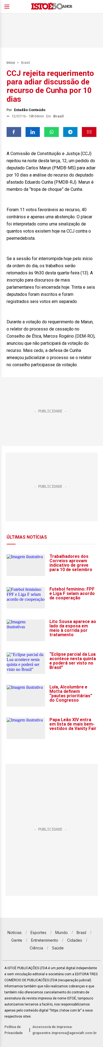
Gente (16, 940)
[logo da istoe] (52, 6)
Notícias (14, 932)
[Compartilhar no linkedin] (33, 132)
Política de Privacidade (13, 1030)
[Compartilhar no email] (89, 132)
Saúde (58, 948)
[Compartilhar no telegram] (70, 132)
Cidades (74, 940)
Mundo (61, 932)
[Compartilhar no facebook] (14, 132)
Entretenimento (44, 940)
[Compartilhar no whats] (51, 132)
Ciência (36, 948)
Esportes (38, 932)
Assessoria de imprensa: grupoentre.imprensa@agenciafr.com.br (64, 1030)
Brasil (25, 63)
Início (11, 63)
